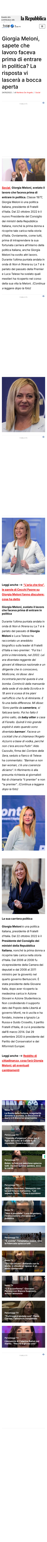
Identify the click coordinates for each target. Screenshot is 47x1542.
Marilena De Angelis (24, 92)
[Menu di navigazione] (42, 26)
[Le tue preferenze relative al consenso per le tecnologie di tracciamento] (44, 1156)
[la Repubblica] (33, 20)
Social (37, 92)
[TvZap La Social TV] (11, 26)
